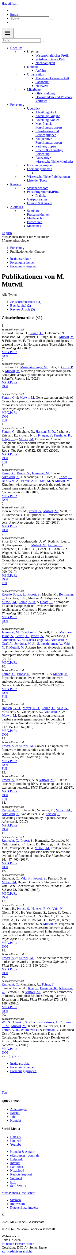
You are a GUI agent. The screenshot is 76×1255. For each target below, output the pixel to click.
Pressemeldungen (38, 214)
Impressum (17, 1204)
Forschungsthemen (39, 169)
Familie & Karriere (39, 203)
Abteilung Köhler (47, 120)
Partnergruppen (45, 146)
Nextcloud (17, 1170)
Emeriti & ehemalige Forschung (49, 152)
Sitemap (15, 1200)
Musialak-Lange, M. (34, 367)
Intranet (15, 1163)
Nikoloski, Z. (10, 477)
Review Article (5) (22, 309)
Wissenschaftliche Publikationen (48, 176)
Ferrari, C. (36, 333)
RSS (13, 1182)
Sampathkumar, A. (49, 643)
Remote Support (21, 1174)
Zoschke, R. (29, 632)
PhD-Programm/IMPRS (43, 192)
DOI (5, 356)
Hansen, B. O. (45, 431)
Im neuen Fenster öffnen (18, 1244)
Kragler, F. (45, 435)
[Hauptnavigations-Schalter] (8, 33)
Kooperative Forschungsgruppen (48, 140)
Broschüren (34, 222)
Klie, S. (33, 988)
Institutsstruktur (20, 258)
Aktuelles (16, 207)
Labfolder (16, 1167)
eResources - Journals (24, 1155)
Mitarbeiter (34, 89)
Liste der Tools (37, 180)
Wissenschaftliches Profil (52, 55)
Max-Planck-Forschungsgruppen (48, 125)
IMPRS (15, 1113)
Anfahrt (40, 70)
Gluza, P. (67, 367)
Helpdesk (16, 1159)
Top (4, 1092)
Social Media (11, 1128)
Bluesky (15, 1137)
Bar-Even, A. (10, 481)
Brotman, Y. (51, 1030)
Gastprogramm (37, 199)
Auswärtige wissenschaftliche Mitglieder (54, 159)
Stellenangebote (37, 188)
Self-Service (18, 1185)
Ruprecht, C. (10, 810)
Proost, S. (23, 473)
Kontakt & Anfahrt (22, 1151)
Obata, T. (46, 602)
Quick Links (10, 1101)
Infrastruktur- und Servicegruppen (47, 133)
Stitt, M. (45, 481)
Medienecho (35, 218)
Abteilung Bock (46, 112)
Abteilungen (18, 1109)
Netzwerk (42, 86)
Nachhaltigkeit (45, 63)
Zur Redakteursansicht (17, 1251)
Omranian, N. (11, 640)
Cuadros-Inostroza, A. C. (46, 1022)
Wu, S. (6, 1022)
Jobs (13, 1116)
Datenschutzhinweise (24, 1207)
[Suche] (51, 19)
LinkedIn (16, 1140)
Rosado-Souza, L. (14, 594)
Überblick (33, 108)
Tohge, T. (8, 439)
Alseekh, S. (20, 1022)
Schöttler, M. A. (24, 643)
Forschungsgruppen (40, 165)
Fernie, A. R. (62, 435)
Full (4, 420)
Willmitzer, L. (30, 1030)
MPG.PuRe (9, 352)
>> (19, 1056)
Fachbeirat (42, 82)
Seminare (33, 210)
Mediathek (34, 226)
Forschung (17, 104)
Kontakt (32, 67)
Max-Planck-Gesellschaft (52, 78)
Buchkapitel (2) (20, 305)
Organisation (35, 74)
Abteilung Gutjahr (47, 116)
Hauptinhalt (9, 3)
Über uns (16, 48)
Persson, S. (53, 814)
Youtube (15, 1144)
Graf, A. (7, 643)
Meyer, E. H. (31, 708)
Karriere (15, 184)
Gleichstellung (45, 93)
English (15, 14)
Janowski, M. (41, 473)
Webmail (16, 1178)
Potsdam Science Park (50, 59)
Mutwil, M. (66, 337)
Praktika (40, 195)
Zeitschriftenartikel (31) (25, 302)
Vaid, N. (62, 708)
